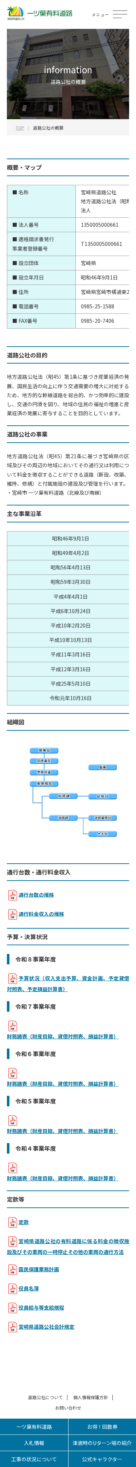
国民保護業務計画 (38, 1269)
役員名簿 (28, 1288)
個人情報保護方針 (90, 1397)
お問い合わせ (68, 1408)
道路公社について (45, 1397)
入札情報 (34, 1442)
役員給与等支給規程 (41, 1307)
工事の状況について (34, 1459)
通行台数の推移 (36, 894)
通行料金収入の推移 (41, 913)
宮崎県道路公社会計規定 (46, 1326)
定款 (23, 1221)
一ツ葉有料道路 (34, 1426)
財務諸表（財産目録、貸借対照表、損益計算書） (63, 1036)
